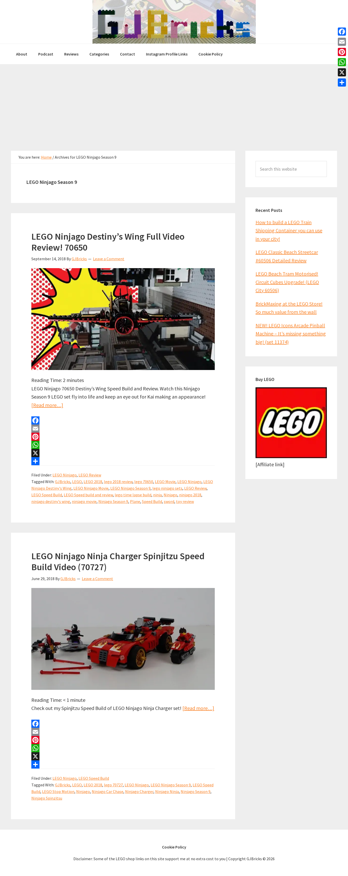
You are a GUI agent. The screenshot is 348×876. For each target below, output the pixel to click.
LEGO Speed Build (46, 494)
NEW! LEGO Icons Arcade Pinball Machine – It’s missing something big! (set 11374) (291, 333)
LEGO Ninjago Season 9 (130, 488)
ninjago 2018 (190, 494)
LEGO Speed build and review (88, 494)
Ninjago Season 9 (113, 501)
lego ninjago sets (167, 488)
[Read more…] (47, 405)
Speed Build (152, 501)
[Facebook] (123, 420)
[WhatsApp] (123, 445)
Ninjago (170, 494)
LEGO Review (89, 474)
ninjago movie (84, 501)
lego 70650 (143, 481)
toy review (185, 501)
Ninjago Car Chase (107, 791)
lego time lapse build (133, 494)
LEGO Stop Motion (58, 791)
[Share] (123, 461)
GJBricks (62, 481)
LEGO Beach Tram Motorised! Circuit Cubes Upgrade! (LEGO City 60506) (287, 281)
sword (169, 501)
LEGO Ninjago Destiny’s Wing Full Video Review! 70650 (107, 242)
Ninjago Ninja (167, 791)
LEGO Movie (165, 481)
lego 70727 (113, 784)
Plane (135, 501)
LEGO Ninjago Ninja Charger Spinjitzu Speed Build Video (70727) (118, 561)
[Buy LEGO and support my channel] (291, 456)
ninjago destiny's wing (50, 501)
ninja (157, 494)
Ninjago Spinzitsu (46, 798)
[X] (123, 453)
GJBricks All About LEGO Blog (174, 22)
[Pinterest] (123, 437)
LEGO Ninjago (64, 474)
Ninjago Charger (139, 791)
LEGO (77, 481)
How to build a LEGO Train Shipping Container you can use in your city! (289, 230)
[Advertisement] (174, 102)
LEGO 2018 (93, 481)
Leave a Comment (108, 258)
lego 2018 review (118, 481)
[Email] (123, 429)
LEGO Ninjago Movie (91, 488)
